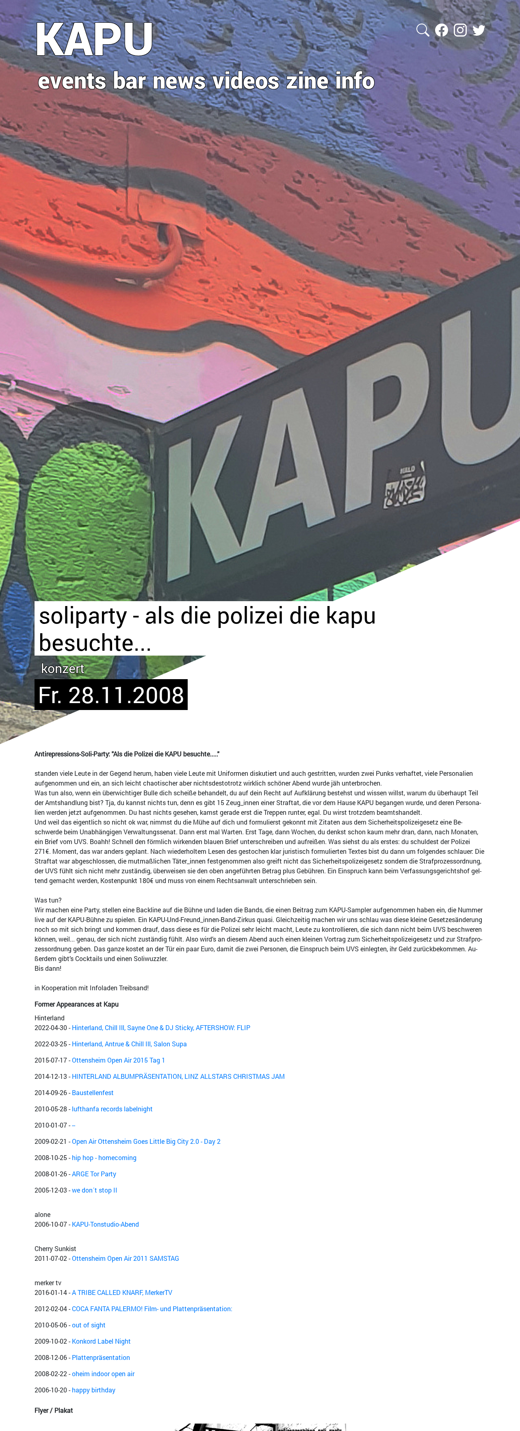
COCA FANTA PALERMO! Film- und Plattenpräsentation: (152, 1308)
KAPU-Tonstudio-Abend (105, 1224)
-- (73, 1125)
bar (129, 80)
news (179, 80)
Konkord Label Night (101, 1341)
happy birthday (93, 1390)
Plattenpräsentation (101, 1357)
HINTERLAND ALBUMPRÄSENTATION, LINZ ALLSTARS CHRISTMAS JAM (178, 1076)
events (72, 80)
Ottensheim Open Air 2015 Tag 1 (118, 1060)
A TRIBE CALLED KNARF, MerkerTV (122, 1292)
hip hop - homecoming (104, 1157)
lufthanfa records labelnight (112, 1108)
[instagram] (461, 29)
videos (246, 80)
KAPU (94, 37)
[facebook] (442, 29)
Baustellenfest (93, 1092)
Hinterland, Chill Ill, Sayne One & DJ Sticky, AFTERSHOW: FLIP (161, 1027)
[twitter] (478, 29)
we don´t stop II (94, 1190)
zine (307, 80)
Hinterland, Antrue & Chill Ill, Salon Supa (129, 1043)
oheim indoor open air (103, 1373)
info (355, 80)
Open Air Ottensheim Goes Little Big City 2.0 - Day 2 (146, 1141)
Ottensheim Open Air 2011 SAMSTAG (125, 1258)
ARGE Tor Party (94, 1173)
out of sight (89, 1325)
